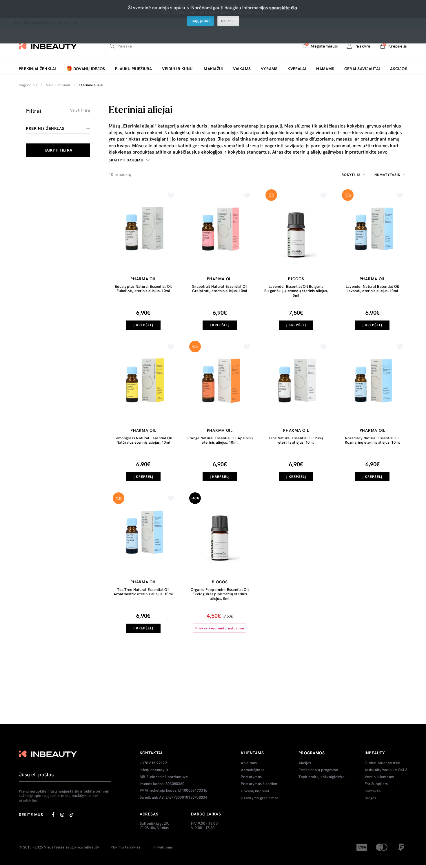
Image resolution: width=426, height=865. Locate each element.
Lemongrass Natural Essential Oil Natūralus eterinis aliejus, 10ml (143, 440)
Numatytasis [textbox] (387, 174)
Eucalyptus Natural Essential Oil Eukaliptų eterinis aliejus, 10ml (143, 289)
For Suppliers (376, 784)
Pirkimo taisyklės (125, 847)
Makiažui (213, 68)
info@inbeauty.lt (154, 770)
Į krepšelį (143, 325)
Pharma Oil (143, 278)
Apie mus (249, 763)
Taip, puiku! (200, 21)
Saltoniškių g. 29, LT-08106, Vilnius (154, 825)
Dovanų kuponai (255, 791)
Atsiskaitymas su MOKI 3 (386, 770)
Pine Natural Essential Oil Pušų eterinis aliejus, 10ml (296, 440)
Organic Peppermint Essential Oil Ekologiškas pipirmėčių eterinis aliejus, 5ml (220, 594)
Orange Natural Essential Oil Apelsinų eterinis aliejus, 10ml (220, 440)
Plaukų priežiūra (133, 68)
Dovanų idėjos (85, 68)
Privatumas (163, 847)
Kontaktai (373, 791)
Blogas (370, 798)
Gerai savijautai (362, 68)
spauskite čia (283, 8)
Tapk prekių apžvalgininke (321, 777)
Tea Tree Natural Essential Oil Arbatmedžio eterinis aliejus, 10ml (143, 592)
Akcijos (398, 68)
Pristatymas (251, 777)
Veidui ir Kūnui (178, 68)
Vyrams (269, 68)
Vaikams (242, 68)
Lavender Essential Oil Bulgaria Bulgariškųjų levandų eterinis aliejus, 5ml (296, 291)
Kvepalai (296, 68)
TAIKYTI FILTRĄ (58, 150)
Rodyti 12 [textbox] (351, 174)
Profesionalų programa (318, 770)
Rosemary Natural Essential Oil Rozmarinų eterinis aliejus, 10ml (372, 440)
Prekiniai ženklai (37, 68)
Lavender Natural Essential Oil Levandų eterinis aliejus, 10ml (372, 289)
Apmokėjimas (252, 770)
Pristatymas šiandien (259, 784)
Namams (325, 68)
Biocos (296, 278)
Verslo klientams (379, 777)
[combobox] (355, 175)
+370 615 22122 (153, 763)
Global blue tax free (382, 763)
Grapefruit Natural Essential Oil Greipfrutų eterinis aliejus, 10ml (219, 289)
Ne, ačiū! (228, 21)
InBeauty (91, 847)
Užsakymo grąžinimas (259, 798)
